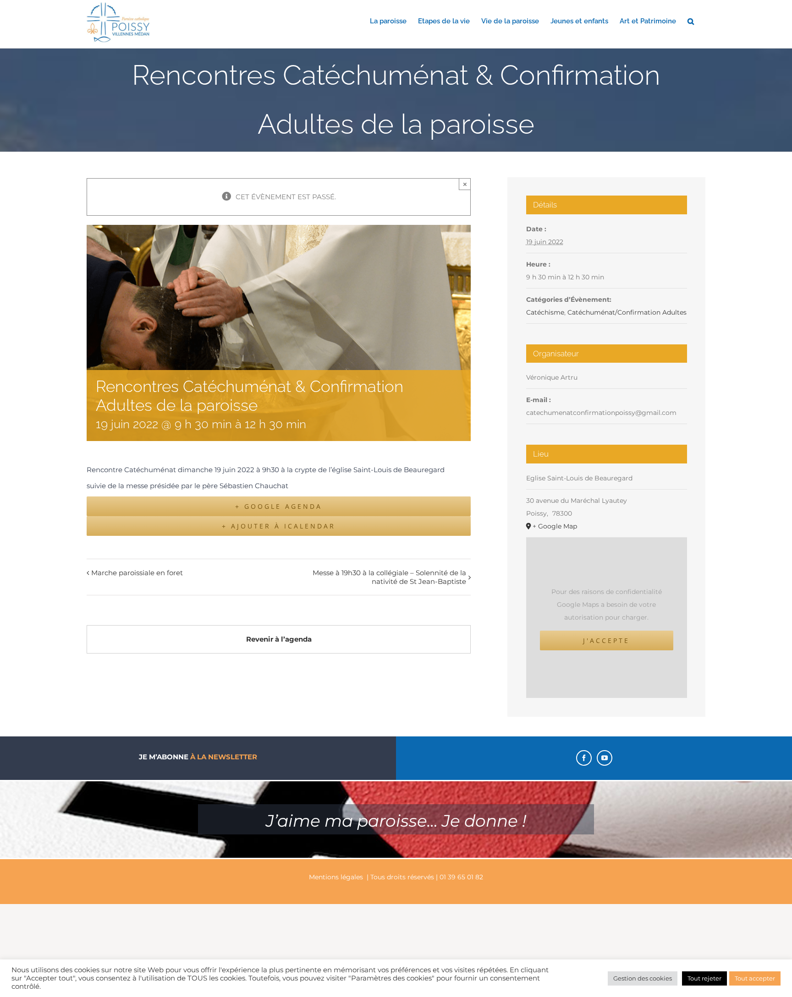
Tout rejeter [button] (704, 978)
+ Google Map (555, 526)
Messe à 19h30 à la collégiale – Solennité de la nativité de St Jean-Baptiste (389, 577)
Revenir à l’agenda (279, 639)
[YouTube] (604, 758)
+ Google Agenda (278, 506)
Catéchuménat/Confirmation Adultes (627, 312)
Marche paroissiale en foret (137, 572)
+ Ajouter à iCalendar (279, 526)
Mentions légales (336, 877)
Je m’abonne (198, 756)
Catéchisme (545, 312)
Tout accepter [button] (755, 978)
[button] (691, 20)
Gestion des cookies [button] (642, 978)
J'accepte (606, 640)
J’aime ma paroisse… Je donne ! (396, 821)
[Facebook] (584, 758)
